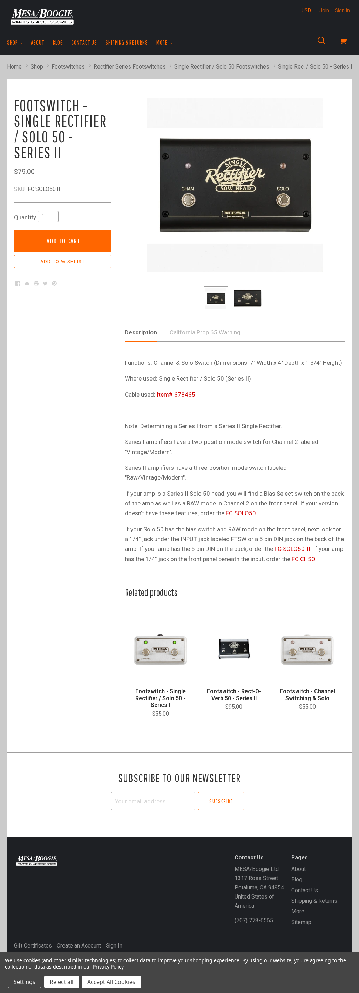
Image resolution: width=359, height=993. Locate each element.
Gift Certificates (33, 945)
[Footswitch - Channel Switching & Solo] (307, 649)
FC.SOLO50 (241, 513)
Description (141, 332)
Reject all (61, 982)
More (162, 42)
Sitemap (301, 922)
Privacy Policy (108, 966)
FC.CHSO (303, 558)
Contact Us (84, 42)
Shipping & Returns (127, 42)
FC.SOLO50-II (292, 548)
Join (324, 10)
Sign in (342, 10)
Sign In (114, 945)
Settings (24, 982)
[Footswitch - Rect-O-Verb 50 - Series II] (234, 649)
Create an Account (79, 945)
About (38, 42)
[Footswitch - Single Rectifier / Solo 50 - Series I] (160, 649)
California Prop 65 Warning (205, 332)
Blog (58, 42)
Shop (13, 42)
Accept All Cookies (111, 982)
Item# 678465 (176, 394)
